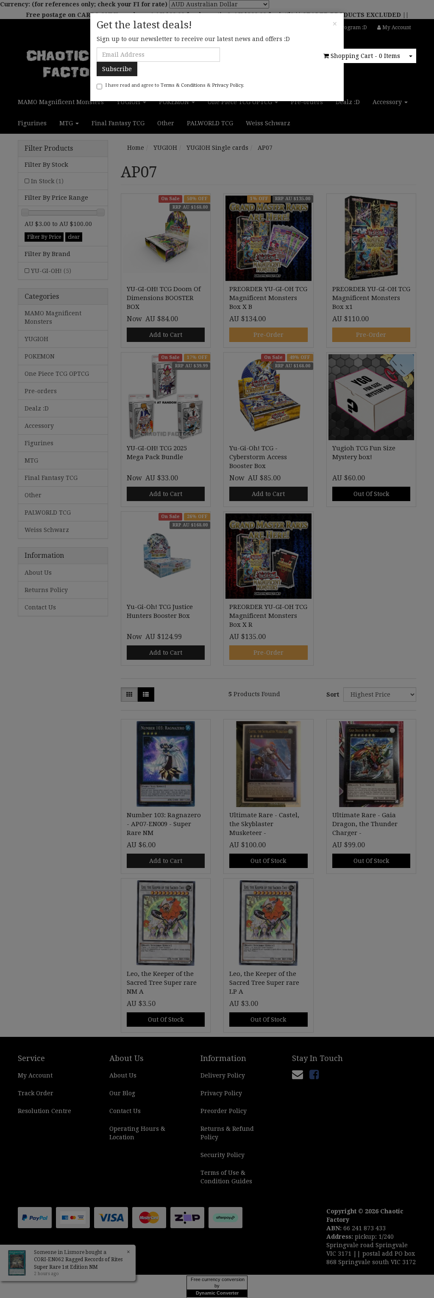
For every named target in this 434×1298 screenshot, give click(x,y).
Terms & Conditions (183, 85)
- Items (365, 55)
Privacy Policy (227, 85)
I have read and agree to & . (174, 85)
